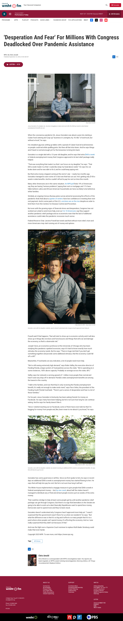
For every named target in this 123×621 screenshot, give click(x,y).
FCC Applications (75, 20)
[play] (4, 14)
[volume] (10, 14)
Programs (6, 20)
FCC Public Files (47, 590)
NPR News (37, 541)
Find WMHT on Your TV (101, 587)
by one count (61, 490)
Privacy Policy (47, 589)
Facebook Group (59, 20)
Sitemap (96, 593)
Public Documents (48, 592)
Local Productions (99, 589)
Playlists (96, 604)
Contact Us (46, 586)
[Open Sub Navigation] (11, 20)
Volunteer (71, 592)
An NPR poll (69, 184)
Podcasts (34, 20)
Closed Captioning (48, 593)
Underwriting (72, 590)
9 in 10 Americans (69, 211)
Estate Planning (73, 589)
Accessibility (47, 587)
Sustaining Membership (75, 587)
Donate (116, 5)
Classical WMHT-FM (99, 603)
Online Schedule (98, 586)
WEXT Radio (97, 607)
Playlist (25, 20)
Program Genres (99, 590)
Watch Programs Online (101, 592)
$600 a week (90, 155)
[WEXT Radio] (52, 617)
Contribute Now (73, 586)
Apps (16, 20)
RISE (95, 606)
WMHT (86, 20)
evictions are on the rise (71, 201)
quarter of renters (56, 199)
